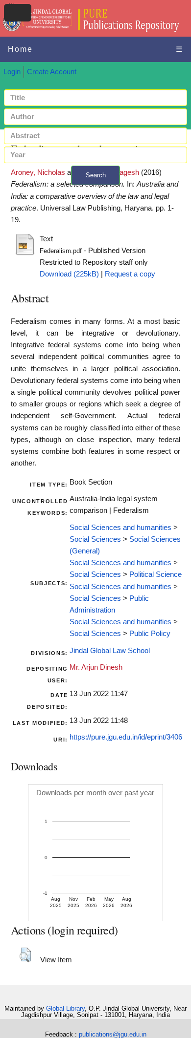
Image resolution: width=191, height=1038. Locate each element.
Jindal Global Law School (110, 651)
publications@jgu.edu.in (112, 1034)
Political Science (155, 574)
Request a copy (130, 274)
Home (20, 49)
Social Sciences (95, 539)
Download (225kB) (69, 274)
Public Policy (149, 633)
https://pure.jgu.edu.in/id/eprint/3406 (126, 737)
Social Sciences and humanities (120, 527)
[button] (25, 955)
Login (12, 72)
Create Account (51, 72)
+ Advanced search (95, 191)
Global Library (65, 1008)
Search (96, 175)
